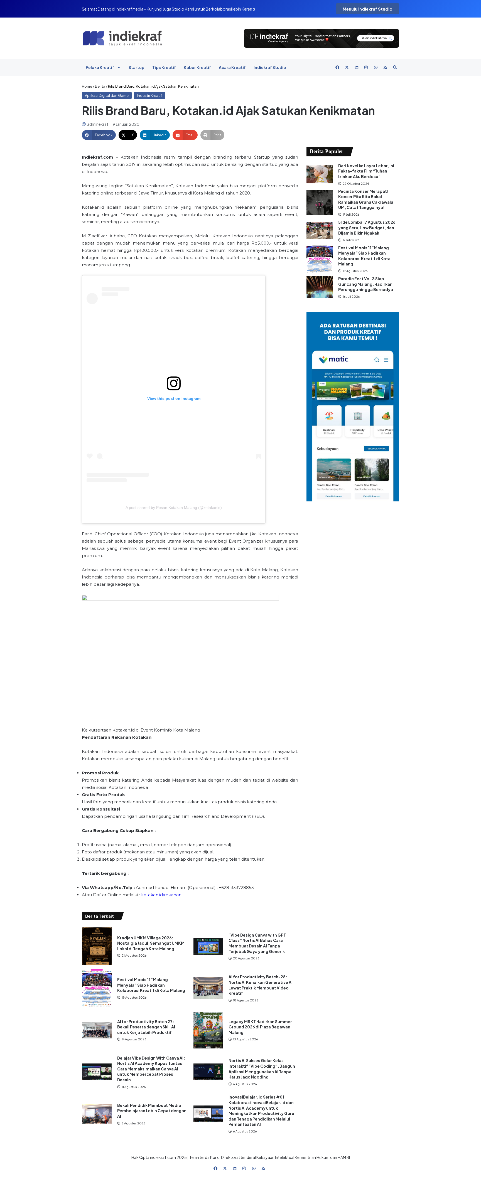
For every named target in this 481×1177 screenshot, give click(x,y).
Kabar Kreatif (197, 67)
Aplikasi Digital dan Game (107, 95)
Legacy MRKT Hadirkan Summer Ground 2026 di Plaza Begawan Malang (260, 1027)
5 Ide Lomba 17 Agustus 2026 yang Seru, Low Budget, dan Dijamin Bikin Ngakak (367, 227)
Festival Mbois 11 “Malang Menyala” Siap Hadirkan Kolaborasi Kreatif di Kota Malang (151, 985)
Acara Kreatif (232, 67)
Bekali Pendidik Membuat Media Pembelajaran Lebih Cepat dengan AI (151, 1111)
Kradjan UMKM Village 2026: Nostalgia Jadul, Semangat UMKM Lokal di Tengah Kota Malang (151, 943)
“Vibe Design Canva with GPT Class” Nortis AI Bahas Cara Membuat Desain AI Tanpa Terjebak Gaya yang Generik (257, 943)
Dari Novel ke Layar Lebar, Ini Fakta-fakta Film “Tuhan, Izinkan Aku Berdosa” (366, 171)
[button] (99, 135)
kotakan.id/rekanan (161, 894)
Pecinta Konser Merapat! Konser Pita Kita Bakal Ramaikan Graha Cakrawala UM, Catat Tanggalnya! (365, 199)
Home (87, 86)
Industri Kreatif (149, 95)
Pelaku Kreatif (100, 67)
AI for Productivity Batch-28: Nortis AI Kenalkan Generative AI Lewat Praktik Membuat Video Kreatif (261, 985)
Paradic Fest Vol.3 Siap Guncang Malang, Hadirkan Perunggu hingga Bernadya (366, 284)
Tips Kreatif (164, 67)
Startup (136, 67)
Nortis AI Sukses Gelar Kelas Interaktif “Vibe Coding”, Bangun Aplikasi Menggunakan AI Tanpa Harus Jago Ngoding (262, 1068)
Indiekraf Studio (270, 67)
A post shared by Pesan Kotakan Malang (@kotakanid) (174, 507)
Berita (100, 86)
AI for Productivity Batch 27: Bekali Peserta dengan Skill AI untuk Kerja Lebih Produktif (146, 1027)
